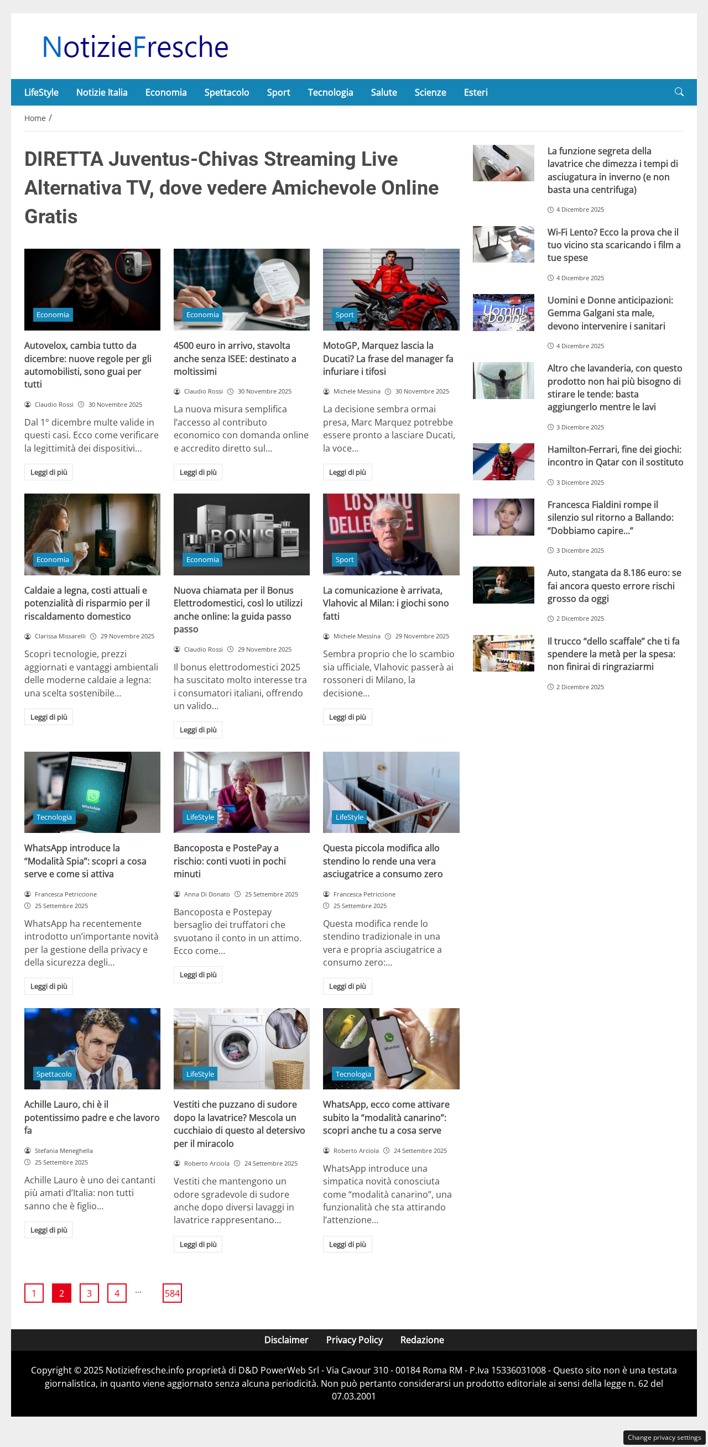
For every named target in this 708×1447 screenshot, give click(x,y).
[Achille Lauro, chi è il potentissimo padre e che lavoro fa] (92, 1049)
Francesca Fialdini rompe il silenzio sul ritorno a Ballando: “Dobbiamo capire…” (611, 518)
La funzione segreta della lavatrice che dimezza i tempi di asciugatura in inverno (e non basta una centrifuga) (613, 170)
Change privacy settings (664, 1437)
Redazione (422, 1340)
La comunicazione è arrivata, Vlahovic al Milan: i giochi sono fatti (386, 603)
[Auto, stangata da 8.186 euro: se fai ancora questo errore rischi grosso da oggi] (503, 585)
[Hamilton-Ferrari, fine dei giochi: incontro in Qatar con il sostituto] (503, 461)
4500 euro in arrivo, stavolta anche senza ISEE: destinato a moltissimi (235, 358)
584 (172, 1293)
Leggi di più (48, 472)
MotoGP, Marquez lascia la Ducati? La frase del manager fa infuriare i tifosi (388, 358)
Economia (166, 92)
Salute (384, 92)
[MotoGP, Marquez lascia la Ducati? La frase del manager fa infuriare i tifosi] (391, 290)
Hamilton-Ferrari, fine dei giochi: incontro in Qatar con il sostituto (616, 455)
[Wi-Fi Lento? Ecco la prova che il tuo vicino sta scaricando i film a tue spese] (503, 244)
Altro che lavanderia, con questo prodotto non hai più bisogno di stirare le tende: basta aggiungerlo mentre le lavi (615, 387)
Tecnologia (330, 92)
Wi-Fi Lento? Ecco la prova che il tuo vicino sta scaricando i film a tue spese (614, 245)
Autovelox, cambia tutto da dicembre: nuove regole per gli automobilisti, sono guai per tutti (88, 364)
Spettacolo (227, 92)
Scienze (430, 92)
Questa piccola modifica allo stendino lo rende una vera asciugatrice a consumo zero (383, 861)
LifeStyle (41, 92)
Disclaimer (286, 1340)
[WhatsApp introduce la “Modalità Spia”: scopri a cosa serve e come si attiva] (92, 792)
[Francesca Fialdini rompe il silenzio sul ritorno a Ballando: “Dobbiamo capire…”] (503, 517)
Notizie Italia (102, 92)
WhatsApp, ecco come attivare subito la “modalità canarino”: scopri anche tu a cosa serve (386, 1117)
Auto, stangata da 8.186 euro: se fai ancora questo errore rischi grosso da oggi (614, 586)
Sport (278, 92)
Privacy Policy (354, 1340)
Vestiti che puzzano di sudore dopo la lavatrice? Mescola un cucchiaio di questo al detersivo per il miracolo (239, 1123)
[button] (679, 92)
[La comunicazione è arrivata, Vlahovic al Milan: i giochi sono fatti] (391, 534)
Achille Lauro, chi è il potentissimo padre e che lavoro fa (92, 1117)
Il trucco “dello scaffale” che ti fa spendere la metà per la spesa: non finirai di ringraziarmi (614, 654)
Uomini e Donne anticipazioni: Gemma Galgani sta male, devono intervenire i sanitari (610, 313)
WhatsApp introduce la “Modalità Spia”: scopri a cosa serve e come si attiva (85, 861)
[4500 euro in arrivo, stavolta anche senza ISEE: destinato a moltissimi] (242, 290)
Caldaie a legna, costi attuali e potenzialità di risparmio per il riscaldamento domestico (87, 603)
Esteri (476, 92)
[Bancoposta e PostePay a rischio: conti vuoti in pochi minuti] (242, 792)
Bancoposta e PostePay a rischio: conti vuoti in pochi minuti (230, 861)
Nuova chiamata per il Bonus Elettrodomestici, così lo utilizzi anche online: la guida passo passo (238, 609)
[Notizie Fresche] (135, 45)
